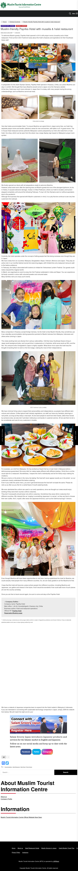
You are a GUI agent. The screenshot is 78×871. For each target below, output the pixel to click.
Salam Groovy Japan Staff (6, 32)
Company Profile (6, 799)
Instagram (47, 752)
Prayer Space (29, 767)
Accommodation (8, 767)
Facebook (26, 752)
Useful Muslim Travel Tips (66, 848)
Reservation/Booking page (13, 613)
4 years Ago (17, 32)
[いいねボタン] (3, 757)
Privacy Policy (16, 852)
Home (13, 848)
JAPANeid (56, 861)
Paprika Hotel (16, 611)
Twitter (36, 752)
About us (4, 797)
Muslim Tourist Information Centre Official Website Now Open (21, 817)
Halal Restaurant (16, 767)
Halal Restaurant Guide (32, 848)
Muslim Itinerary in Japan (49, 848)
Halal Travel (22, 767)
